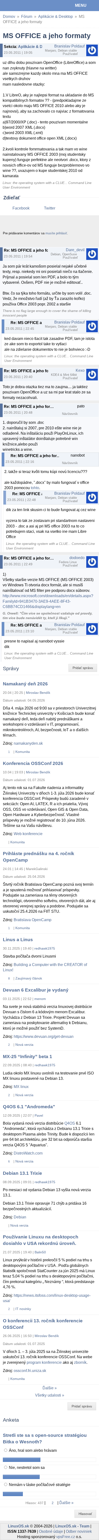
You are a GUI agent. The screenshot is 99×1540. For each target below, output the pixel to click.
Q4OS (69, 1123)
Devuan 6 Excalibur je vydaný (35, 990)
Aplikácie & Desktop (55, 16)
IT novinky (23, 1309)
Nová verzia (24, 1045)
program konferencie (44, 1362)
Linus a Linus (18, 939)
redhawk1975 (44, 948)
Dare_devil (75, 250)
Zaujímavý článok (28, 978)
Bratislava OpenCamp (32, 920)
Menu (81, 5)
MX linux (21, 1087)
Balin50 (40, 1252)
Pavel (39, 1115)
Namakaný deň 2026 (25, 683)
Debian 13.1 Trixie (22, 1173)
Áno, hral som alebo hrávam (32, 1450)
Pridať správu (83, 668)
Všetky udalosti (48, 1395)
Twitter (49, 208)
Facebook (21, 208)
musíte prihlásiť (56, 233)
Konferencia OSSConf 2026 (33, 763)
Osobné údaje (51, 1531)
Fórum (26, 16)
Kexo (80, 370)
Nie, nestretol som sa (26, 1468)
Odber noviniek (79, 1531)
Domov (9, 16)
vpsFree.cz (65, 1537)
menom (40, 999)
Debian (20, 1217)
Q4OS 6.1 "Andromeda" (29, 1106)
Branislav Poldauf (69, 46)
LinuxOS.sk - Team (72, 1526)
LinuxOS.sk (19, 5)
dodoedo (77, 558)
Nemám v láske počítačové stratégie (39, 1485)
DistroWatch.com (28, 1153)
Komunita (22, 752)
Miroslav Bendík (38, 693)
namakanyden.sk (28, 743)
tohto (35, 488)
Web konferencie (28, 834)
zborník (80, 1362)
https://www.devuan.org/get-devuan (44, 1036)
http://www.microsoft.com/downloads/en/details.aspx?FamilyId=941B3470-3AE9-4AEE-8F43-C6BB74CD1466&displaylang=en (48, 601)
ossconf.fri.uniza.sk (30, 1371)
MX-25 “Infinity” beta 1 (27, 1056)
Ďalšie (48, 1388)
